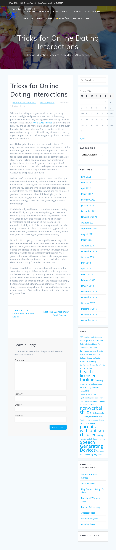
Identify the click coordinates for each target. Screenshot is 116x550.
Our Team (29, 11)
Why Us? (28, 18)
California (84, 344)
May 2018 (86, 262)
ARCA (94, 337)
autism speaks (85, 341)
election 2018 (94, 354)
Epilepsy (83, 358)
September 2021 (89, 228)
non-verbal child (91, 410)
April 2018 (86, 268)
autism (99, 337)
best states (95, 341)
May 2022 (86, 182)
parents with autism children (92, 430)
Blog (40, 18)
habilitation (90, 368)
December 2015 (89, 308)
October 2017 (88, 303)
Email (18, 404)
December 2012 (89, 320)
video (102, 451)
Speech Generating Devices (91, 446)
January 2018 (87, 285)
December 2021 (89, 211)
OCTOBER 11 (85, 423)
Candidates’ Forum (95, 344)
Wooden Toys (88, 524)
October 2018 (88, 257)
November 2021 (89, 216)
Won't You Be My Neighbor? (91, 454)
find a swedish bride (42, 122)
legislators (84, 398)
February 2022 (88, 199)
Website (18, 415)
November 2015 (89, 314)
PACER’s (93, 423)
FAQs (49, 18)
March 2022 (87, 193)
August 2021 (87, 234)
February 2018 (88, 280)
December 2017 (89, 291)
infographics (92, 387)
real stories (84, 439)
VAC (97, 451)
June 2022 (86, 176)
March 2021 (87, 239)
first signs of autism (94, 358)
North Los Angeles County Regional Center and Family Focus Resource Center (92, 416)
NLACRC (95, 401)
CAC (101, 341)
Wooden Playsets (89, 518)
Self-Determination (97, 439)
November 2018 (89, 251)
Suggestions (81, 18)
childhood (84, 347)
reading (100, 435)
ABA (81, 337)
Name (18, 393)
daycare (93, 351)
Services (44, 11)
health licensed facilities (88, 375)
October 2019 (88, 245)
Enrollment (61, 11)
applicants (88, 337)
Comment (20, 360)
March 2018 (87, 274)
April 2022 (86, 188)
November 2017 (89, 297)
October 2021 (88, 222)
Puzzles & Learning (90, 507)
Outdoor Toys (88, 483)
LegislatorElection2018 (89, 394)
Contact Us (92, 11)
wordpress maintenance (24, 102)
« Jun (82, 138)
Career (77, 11)
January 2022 (87, 205)
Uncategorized (47, 102)
